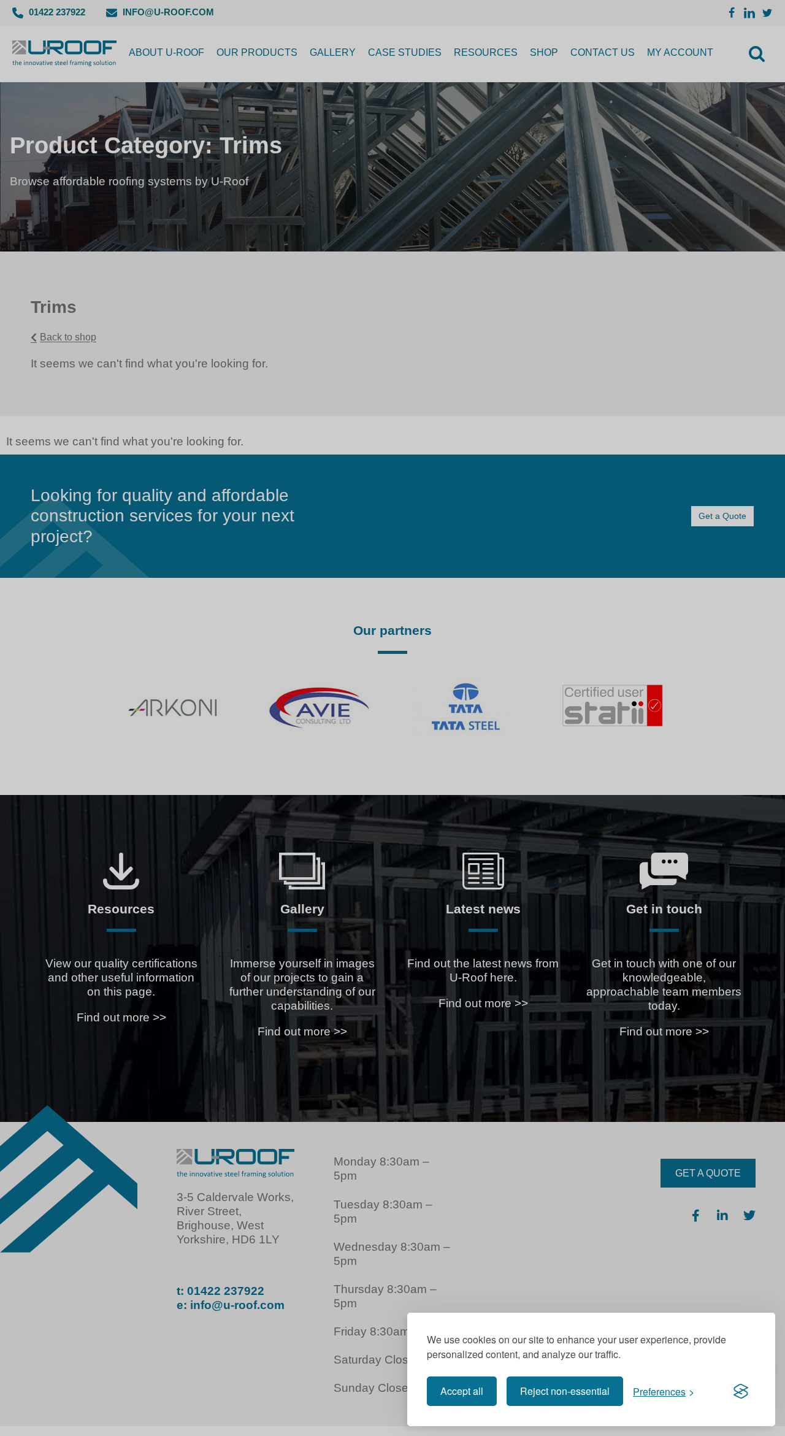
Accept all (461, 1391)
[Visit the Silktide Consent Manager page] (741, 1391)
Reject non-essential (565, 1391)
